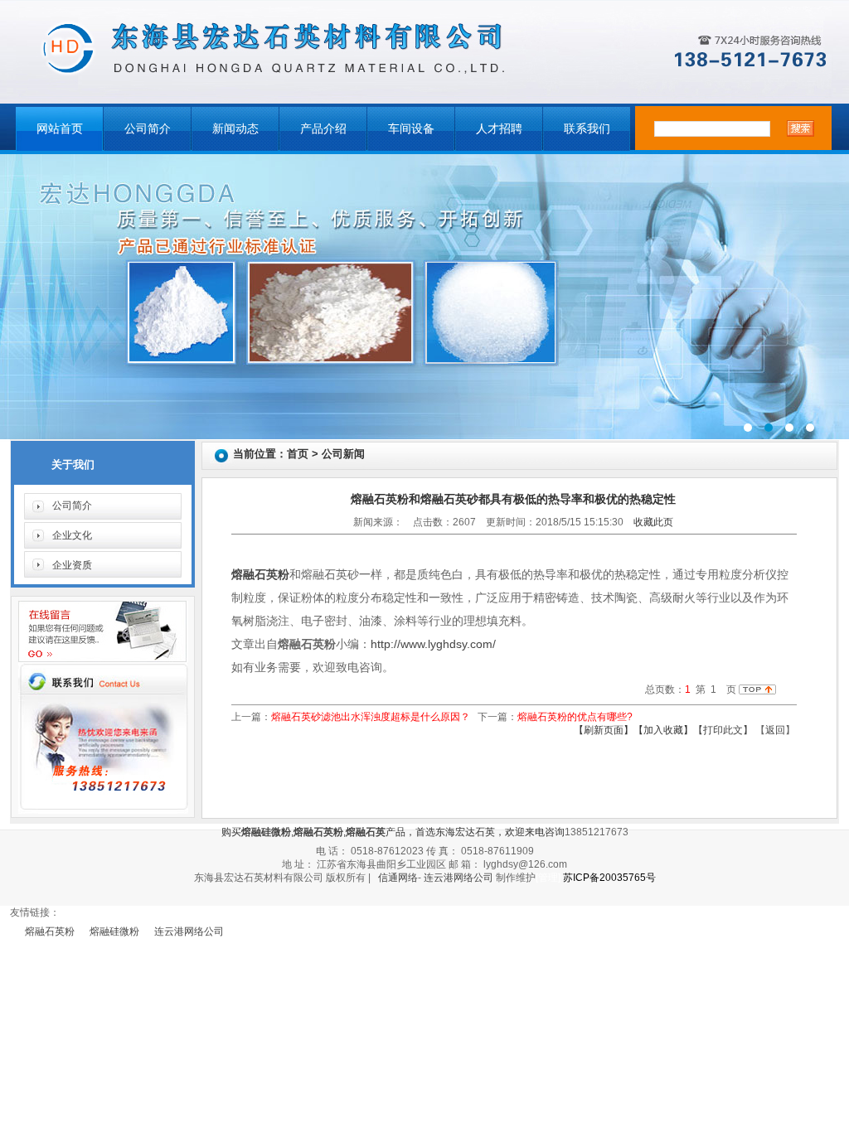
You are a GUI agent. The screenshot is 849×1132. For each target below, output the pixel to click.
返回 (775, 730)
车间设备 (411, 129)
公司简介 (147, 129)
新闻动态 (235, 129)
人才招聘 (499, 129)
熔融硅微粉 (114, 931)
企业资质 (72, 565)
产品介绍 (323, 129)
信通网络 (398, 877)
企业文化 (72, 535)
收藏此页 (653, 522)
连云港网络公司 (458, 877)
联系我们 (587, 129)
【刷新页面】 (603, 730)
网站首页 (59, 129)
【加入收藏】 (663, 730)
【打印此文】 (723, 730)
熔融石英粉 (50, 931)
